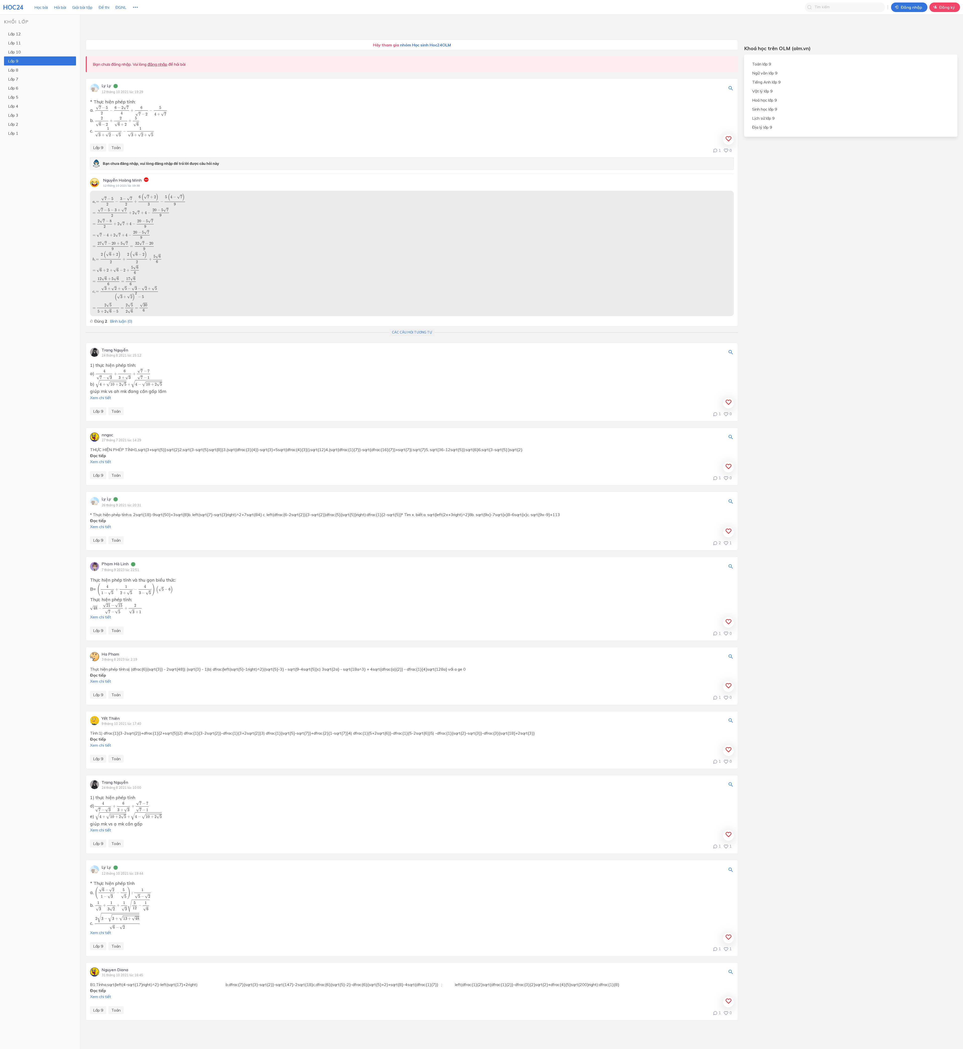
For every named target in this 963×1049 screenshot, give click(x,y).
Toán (116, 147)
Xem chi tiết (100, 397)
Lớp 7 (13, 79)
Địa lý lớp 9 (762, 127)
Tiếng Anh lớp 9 (766, 82)
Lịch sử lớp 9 (763, 118)
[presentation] (131, 110)
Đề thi (104, 7)
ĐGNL (120, 7)
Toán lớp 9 (761, 63)
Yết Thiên (111, 718)
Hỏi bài (60, 7)
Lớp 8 (13, 70)
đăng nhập (157, 64)
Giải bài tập (82, 7)
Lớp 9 (13, 60)
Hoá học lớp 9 (764, 100)
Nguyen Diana (115, 970)
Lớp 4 (13, 106)
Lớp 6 (13, 88)
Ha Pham (110, 654)
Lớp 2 (13, 124)
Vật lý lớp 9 (762, 91)
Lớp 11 (14, 42)
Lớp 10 (14, 51)
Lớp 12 (14, 33)
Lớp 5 (13, 97)
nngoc (107, 435)
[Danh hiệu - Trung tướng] (146, 180)
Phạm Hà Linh (115, 564)
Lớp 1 (13, 133)
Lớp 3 (13, 115)
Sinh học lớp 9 (764, 109)
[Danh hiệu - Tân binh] (115, 87)
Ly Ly (106, 86)
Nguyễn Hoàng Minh (122, 180)
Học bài (41, 7)
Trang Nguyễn (115, 350)
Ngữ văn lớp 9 (764, 73)
